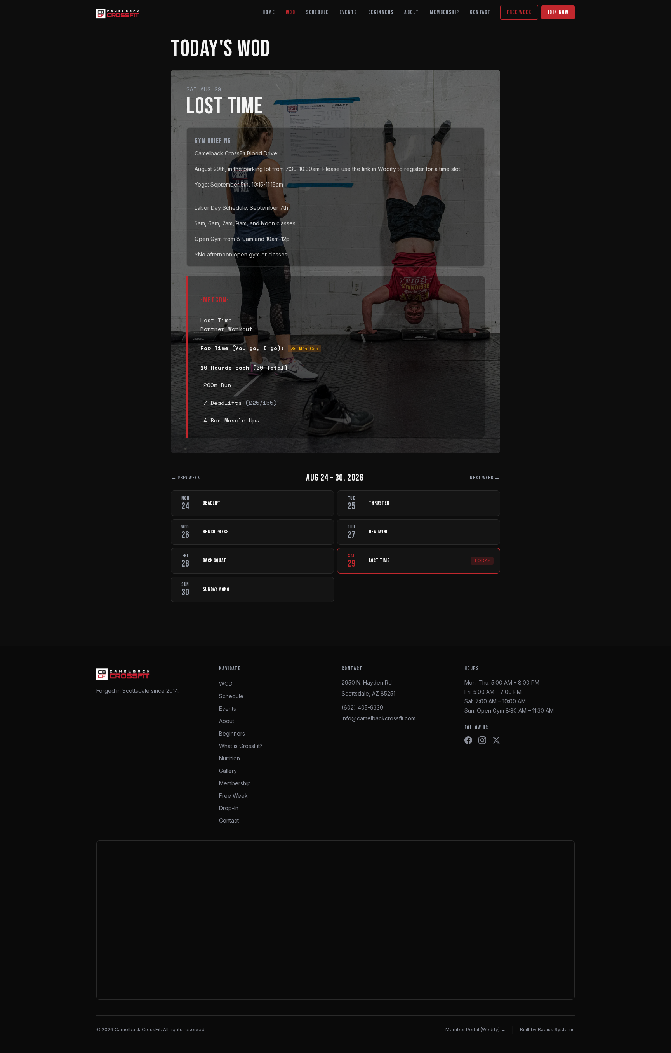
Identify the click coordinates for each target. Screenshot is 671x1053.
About (226, 721)
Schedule (231, 696)
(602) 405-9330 (362, 707)
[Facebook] (468, 740)
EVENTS (348, 12)
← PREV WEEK (185, 477)
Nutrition (229, 758)
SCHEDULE (317, 12)
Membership (235, 783)
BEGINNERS (381, 12)
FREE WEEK (519, 12)
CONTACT (480, 12)
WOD (290, 12)
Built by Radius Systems (547, 1029)
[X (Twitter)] (496, 740)
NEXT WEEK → (485, 477)
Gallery (228, 770)
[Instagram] (482, 740)
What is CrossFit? (240, 746)
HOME (268, 12)
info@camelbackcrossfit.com (378, 718)
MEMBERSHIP (444, 12)
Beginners (232, 733)
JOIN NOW (558, 12)
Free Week (233, 795)
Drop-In (228, 808)
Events (227, 708)
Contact (229, 820)
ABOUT (411, 12)
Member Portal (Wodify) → (475, 1029)
